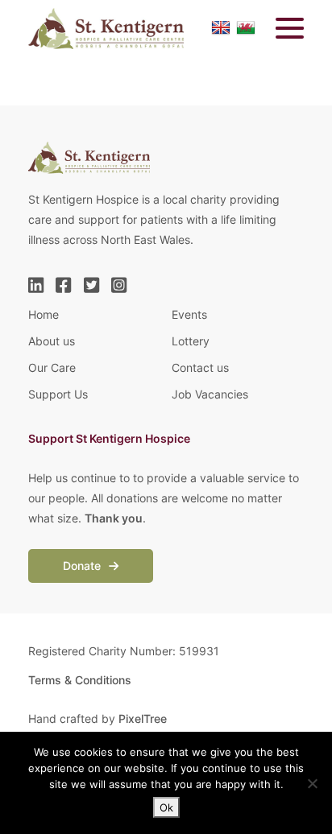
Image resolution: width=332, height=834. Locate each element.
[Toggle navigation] (279, 28)
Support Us (58, 394)
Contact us (200, 367)
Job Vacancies (210, 394)
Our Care (52, 367)
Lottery (191, 341)
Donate (83, 565)
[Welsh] (245, 28)
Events (189, 314)
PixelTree (142, 718)
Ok (166, 807)
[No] (312, 783)
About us (51, 341)
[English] (220, 28)
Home (43, 314)
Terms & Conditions (79, 680)
